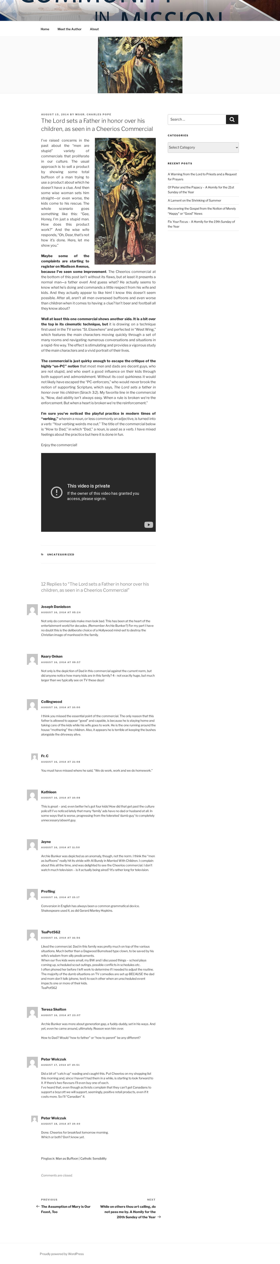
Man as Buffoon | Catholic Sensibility (81, 1158)
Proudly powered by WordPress (62, 1254)
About (94, 29)
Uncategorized (61, 554)
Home (45, 29)
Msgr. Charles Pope (93, 114)
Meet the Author (70, 29)
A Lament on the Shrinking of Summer (194, 200)
